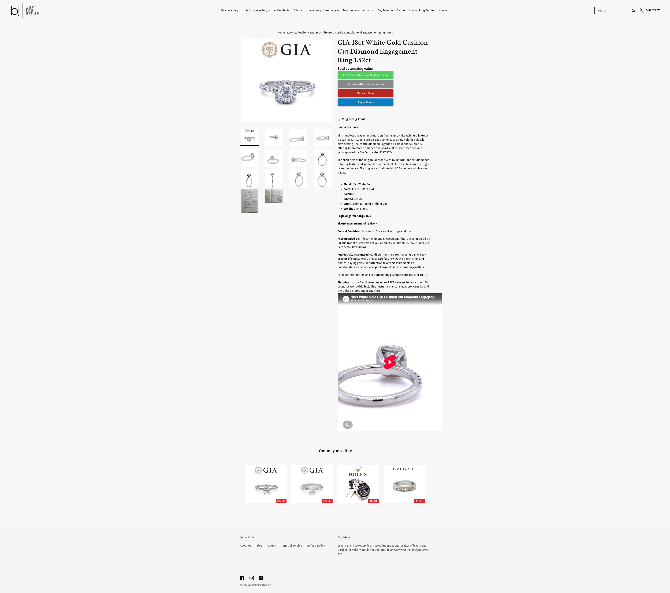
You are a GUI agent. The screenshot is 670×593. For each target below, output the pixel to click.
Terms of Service (291, 545)
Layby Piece (365, 102)
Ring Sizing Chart (354, 119)
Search (271, 545)
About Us (245, 545)
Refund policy (316, 545)
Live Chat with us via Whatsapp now (365, 75)
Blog (259, 545)
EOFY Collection (297, 32)
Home (281, 32)
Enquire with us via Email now (366, 84)
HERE (423, 275)
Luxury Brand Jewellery (259, 585)
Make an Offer (365, 93)
